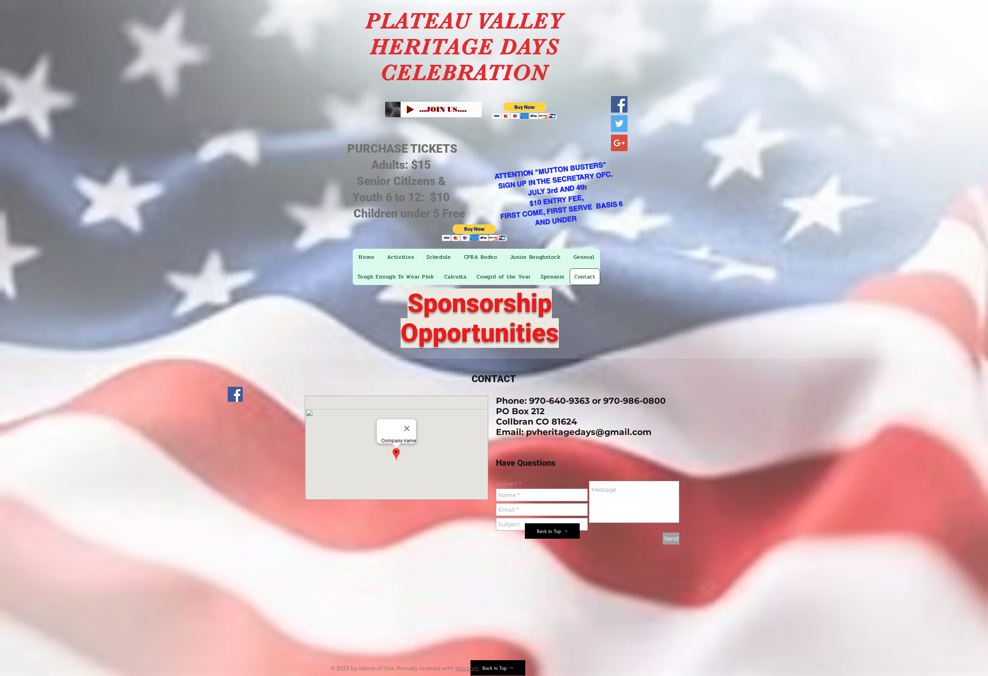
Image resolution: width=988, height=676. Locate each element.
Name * (507, 484)
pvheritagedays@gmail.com (588, 432)
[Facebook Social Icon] (619, 104)
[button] (525, 111)
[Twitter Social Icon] (619, 123)
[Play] (410, 109)
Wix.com (467, 668)
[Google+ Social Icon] (619, 143)
